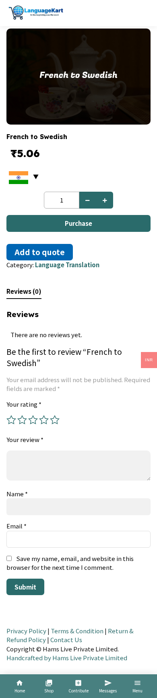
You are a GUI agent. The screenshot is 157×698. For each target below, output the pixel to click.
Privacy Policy (26, 630)
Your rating (23, 404)
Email (16, 526)
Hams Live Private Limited (89, 657)
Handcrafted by (28, 657)
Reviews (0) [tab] (23, 291)
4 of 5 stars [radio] (44, 420)
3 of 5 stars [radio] (33, 420)
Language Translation (67, 264)
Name (17, 493)
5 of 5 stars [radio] (55, 420)
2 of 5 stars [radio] (22, 420)
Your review (24, 439)
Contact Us (66, 639)
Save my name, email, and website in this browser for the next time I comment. (70, 563)
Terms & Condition (77, 630)
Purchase (78, 223)
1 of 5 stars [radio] (11, 420)
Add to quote (39, 252)
